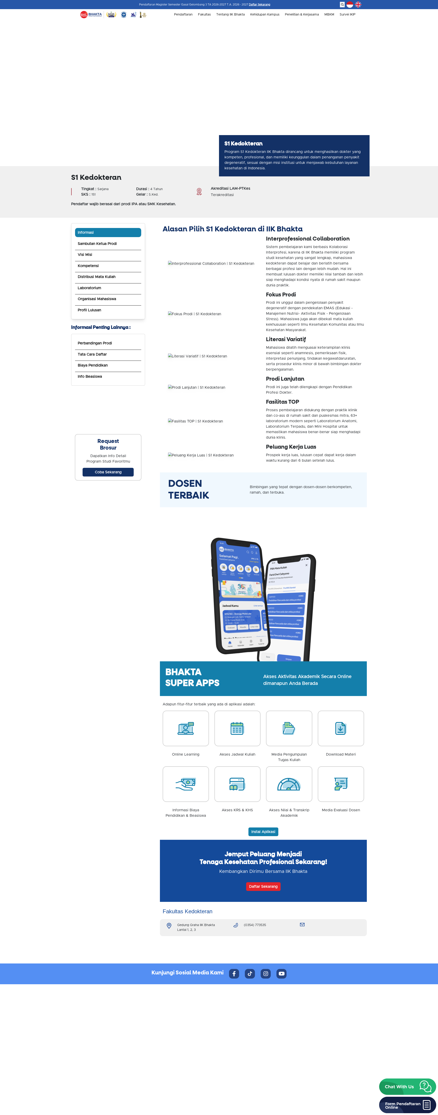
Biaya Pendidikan (93, 365)
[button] (407, 1086)
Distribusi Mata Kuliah (96, 277)
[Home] (91, 14)
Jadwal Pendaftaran (238, 1006)
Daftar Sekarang (259, 4)
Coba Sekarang (108, 472)
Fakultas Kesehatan (237, 1058)
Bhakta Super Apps (311, 1047)
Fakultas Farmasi (235, 1063)
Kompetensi (88, 266)
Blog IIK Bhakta (308, 1052)
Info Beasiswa (90, 376)
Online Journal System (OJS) (318, 1063)
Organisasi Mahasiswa (97, 299)
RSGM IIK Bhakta (309, 1006)
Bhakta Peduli (307, 1022)
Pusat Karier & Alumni (313, 1011)
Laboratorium (89, 288)
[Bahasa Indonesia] (350, 4)
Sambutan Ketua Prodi (97, 244)
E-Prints (302, 1058)
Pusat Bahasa (307, 1017)
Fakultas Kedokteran (238, 1047)
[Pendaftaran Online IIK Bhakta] (108, 410)
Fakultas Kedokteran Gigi (242, 1052)
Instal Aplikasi (263, 832)
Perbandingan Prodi (95, 343)
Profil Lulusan (89, 310)
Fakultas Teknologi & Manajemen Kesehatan (256, 1069)
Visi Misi (85, 255)
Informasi (86, 232)
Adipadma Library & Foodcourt (320, 1028)
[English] (358, 4)
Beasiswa (230, 1017)
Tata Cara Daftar (92, 354)
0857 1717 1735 (105, 1072)
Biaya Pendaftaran (236, 1011)
